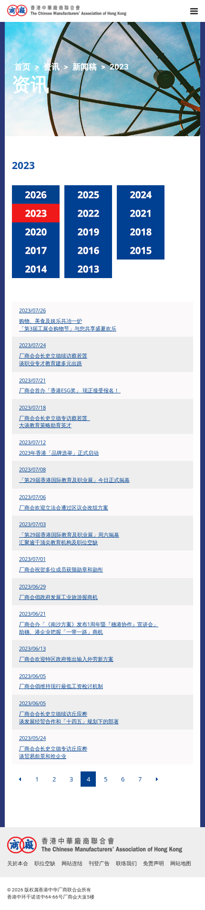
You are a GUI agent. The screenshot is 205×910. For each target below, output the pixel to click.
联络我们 (126, 863)
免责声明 (153, 863)
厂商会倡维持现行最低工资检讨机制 (61, 686)
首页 (22, 66)
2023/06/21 (32, 613)
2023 (119, 66)
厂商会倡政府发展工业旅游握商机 (58, 596)
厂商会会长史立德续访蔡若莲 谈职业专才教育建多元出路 (53, 359)
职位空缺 (44, 863)
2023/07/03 (32, 524)
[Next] (156, 779)
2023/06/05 (32, 676)
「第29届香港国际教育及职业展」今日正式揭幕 (74, 479)
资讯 (51, 66)
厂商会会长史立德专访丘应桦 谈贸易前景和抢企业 (53, 752)
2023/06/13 (32, 648)
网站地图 (180, 863)
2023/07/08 (32, 469)
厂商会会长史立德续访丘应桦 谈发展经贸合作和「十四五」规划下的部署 (69, 717)
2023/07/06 (32, 496)
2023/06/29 (32, 586)
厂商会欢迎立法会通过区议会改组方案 (63, 507)
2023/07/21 (32, 380)
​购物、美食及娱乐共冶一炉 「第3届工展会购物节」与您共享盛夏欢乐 (67, 324)
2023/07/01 (32, 558)
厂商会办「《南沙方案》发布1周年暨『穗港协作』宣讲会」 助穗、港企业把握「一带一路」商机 (88, 627)
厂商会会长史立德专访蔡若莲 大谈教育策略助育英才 (54, 421)
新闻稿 (84, 66)
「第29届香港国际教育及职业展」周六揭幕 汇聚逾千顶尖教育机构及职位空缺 (69, 538)
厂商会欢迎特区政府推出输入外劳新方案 (66, 658)
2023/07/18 (32, 407)
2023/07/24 (32, 345)
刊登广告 (99, 863)
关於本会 (17, 863)
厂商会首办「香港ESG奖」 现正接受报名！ (70, 390)
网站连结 (72, 863)
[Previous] (19, 779)
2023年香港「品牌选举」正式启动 (59, 452)
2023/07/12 (32, 442)
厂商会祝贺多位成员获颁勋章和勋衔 (61, 569)
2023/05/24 (32, 737)
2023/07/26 (32, 310)
